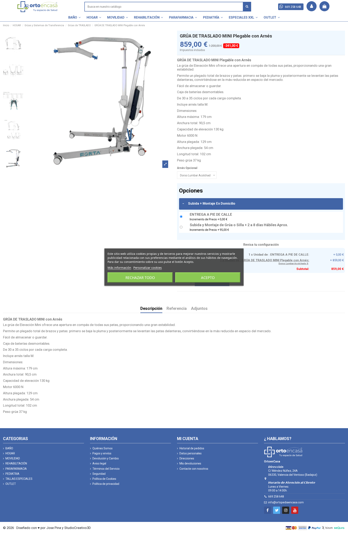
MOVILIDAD (12, 458)
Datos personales (190, 453)
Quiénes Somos (102, 448)
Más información (119, 267)
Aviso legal (99, 463)
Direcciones (186, 458)
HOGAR (10, 453)
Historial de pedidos (191, 448)
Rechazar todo (140, 277)
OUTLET (10, 483)
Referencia (177, 309)
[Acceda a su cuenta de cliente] (312, 6)
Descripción (151, 309)
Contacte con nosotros (193, 468)
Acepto (208, 277)
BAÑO (9, 448)
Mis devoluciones (190, 463)
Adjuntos (199, 309)
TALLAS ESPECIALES (18, 478)
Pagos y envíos (101, 453)
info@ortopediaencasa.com (286, 502)
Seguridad (99, 473)
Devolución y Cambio (105, 458)
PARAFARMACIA (16, 468)
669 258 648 (276, 496)
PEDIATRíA (12, 473)
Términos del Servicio (106, 468)
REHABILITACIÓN (16, 463)
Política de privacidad (105, 483)
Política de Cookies (104, 478)
